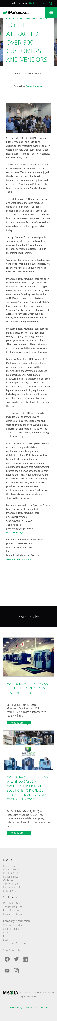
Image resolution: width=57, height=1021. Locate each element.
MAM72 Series (11, 869)
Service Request (12, 907)
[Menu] (51, 12)
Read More (17, 722)
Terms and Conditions (15, 943)
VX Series (8, 880)
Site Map (44, 1007)
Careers (7, 936)
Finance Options (12, 914)
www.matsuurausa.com (18, 559)
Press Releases (34, 86)
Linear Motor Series (14, 887)
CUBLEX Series (11, 873)
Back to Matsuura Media (28, 73)
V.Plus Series (10, 884)
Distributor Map (12, 903)
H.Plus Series (10, 876)
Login (6, 939)
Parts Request (11, 910)
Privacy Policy (15, 1007)
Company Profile (12, 925)
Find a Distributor (19, 3)
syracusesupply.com (16, 532)
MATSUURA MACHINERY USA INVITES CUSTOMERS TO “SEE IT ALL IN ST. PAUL (27, 688)
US (47, 3)
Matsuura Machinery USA (16, 12)
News (6, 932)
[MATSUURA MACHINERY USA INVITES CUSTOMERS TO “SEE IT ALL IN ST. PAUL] (28, 657)
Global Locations (12, 929)
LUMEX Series (11, 891)
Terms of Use (31, 1007)
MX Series (9, 866)
